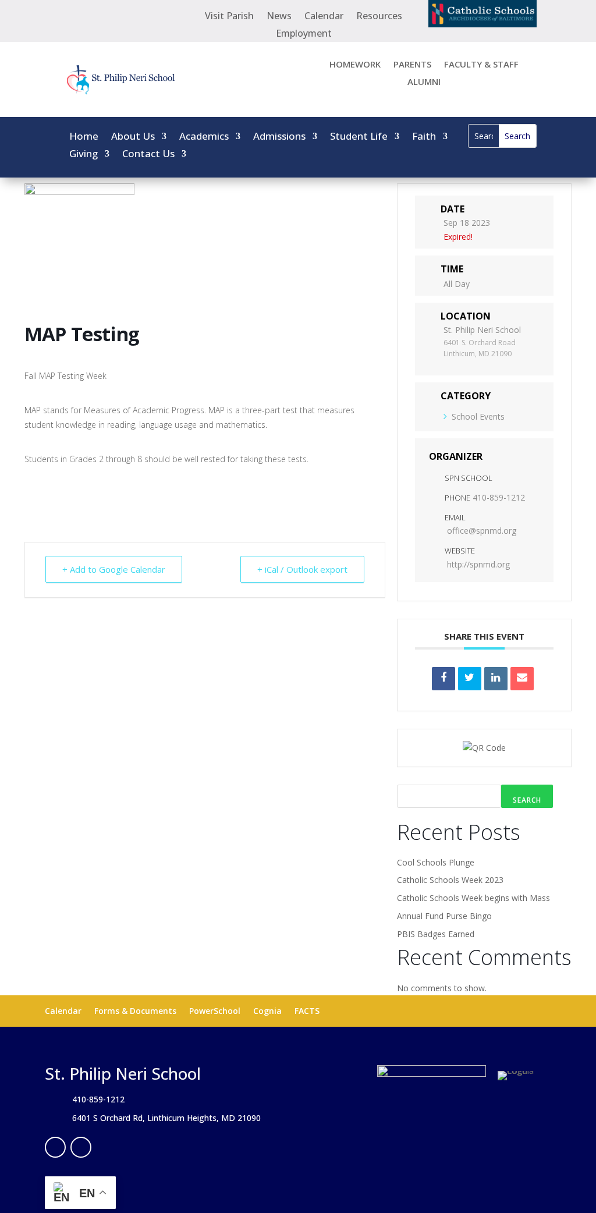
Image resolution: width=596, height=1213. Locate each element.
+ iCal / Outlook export (302, 569)
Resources (379, 17)
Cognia (267, 1011)
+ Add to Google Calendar (113, 569)
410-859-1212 (499, 497)
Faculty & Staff (481, 65)
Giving (83, 155)
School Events (478, 416)
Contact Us (148, 155)
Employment (304, 34)
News (279, 17)
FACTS (307, 1011)
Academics (204, 137)
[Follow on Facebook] (55, 1147)
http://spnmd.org (478, 564)
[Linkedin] (496, 678)
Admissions (279, 137)
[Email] (522, 678)
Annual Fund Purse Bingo (444, 915)
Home (83, 137)
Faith (424, 137)
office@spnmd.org (481, 530)
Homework (355, 65)
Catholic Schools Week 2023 (450, 879)
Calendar (323, 17)
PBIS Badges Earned (435, 933)
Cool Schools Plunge (435, 862)
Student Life (359, 137)
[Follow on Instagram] (80, 1147)
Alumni (424, 82)
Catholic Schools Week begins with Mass (473, 897)
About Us (133, 137)
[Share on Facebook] (443, 678)
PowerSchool (214, 1011)
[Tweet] (469, 678)
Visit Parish (229, 17)
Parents (412, 65)
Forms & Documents (135, 1011)
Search (527, 800)
